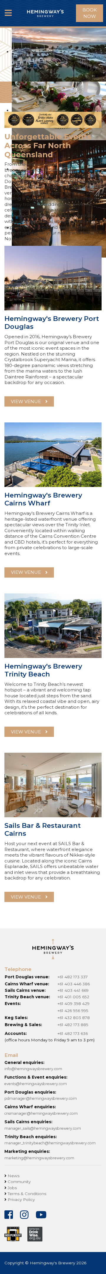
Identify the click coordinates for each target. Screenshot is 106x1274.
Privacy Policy (21, 1199)
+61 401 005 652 (73, 996)
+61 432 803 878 (73, 1017)
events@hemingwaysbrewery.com (35, 1084)
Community (19, 1181)
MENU (8, 17)
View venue (26, 401)
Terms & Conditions (27, 1193)
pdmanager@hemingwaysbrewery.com (40, 1098)
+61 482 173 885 (72, 1024)
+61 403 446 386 (73, 984)
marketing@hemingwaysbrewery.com (39, 1158)
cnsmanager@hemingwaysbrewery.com (41, 1113)
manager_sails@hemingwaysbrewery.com (42, 1128)
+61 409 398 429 (73, 1003)
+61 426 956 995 (72, 1010)
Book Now (89, 13)
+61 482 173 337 (72, 976)
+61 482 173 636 (72, 1033)
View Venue (26, 732)
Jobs (12, 1187)
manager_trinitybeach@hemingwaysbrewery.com (50, 1143)
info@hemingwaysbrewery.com (33, 1069)
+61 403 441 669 (73, 990)
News (13, 1175)
